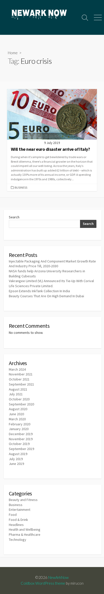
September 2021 (21, 384)
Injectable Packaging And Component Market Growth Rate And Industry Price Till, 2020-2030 (52, 264)
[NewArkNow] (39, 15)
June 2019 (16, 463)
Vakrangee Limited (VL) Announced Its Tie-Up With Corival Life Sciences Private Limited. (51, 283)
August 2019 (18, 454)
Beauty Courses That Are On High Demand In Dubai (46, 296)
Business (21, 187)
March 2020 (17, 419)
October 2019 (19, 443)
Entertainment (19, 509)
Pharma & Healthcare (24, 534)
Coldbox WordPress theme (43, 583)
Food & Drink (18, 519)
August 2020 (18, 409)
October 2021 (19, 379)
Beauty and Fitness (23, 499)
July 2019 (16, 459)
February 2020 (19, 424)
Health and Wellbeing (24, 529)
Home (13, 52)
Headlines (16, 524)
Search (14, 217)
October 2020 (19, 399)
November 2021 (21, 374)
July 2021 (16, 394)
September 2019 (21, 449)
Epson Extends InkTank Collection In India (39, 291)
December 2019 (21, 434)
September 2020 (21, 404)
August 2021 (18, 389)
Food (13, 514)
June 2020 (16, 414)
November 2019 (21, 439)
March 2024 (17, 369)
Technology (17, 539)
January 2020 (19, 429)
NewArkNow (58, 577)
